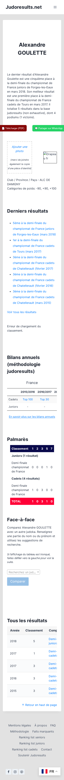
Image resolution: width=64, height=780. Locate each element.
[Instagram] (15, 772)
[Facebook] (8, 772)
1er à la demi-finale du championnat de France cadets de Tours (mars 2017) (33, 245)
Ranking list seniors (32, 737)
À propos (40, 725)
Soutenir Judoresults (32, 755)
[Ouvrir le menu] (55, 7)
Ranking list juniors (32, 743)
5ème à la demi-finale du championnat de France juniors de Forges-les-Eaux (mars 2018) (34, 228)
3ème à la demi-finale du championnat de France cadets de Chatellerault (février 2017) (33, 262)
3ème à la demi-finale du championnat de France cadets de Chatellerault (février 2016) (33, 279)
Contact (46, 749)
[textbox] (23, 572)
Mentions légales (19, 725)
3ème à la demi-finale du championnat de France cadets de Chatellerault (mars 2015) (33, 297)
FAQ (53, 725)
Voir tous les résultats (21, 312)
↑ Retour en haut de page (39, 705)
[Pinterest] (22, 772)
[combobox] (23, 572)
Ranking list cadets (25, 749)
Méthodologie (19, 731)
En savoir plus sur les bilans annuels (32, 416)
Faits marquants (43, 731)
